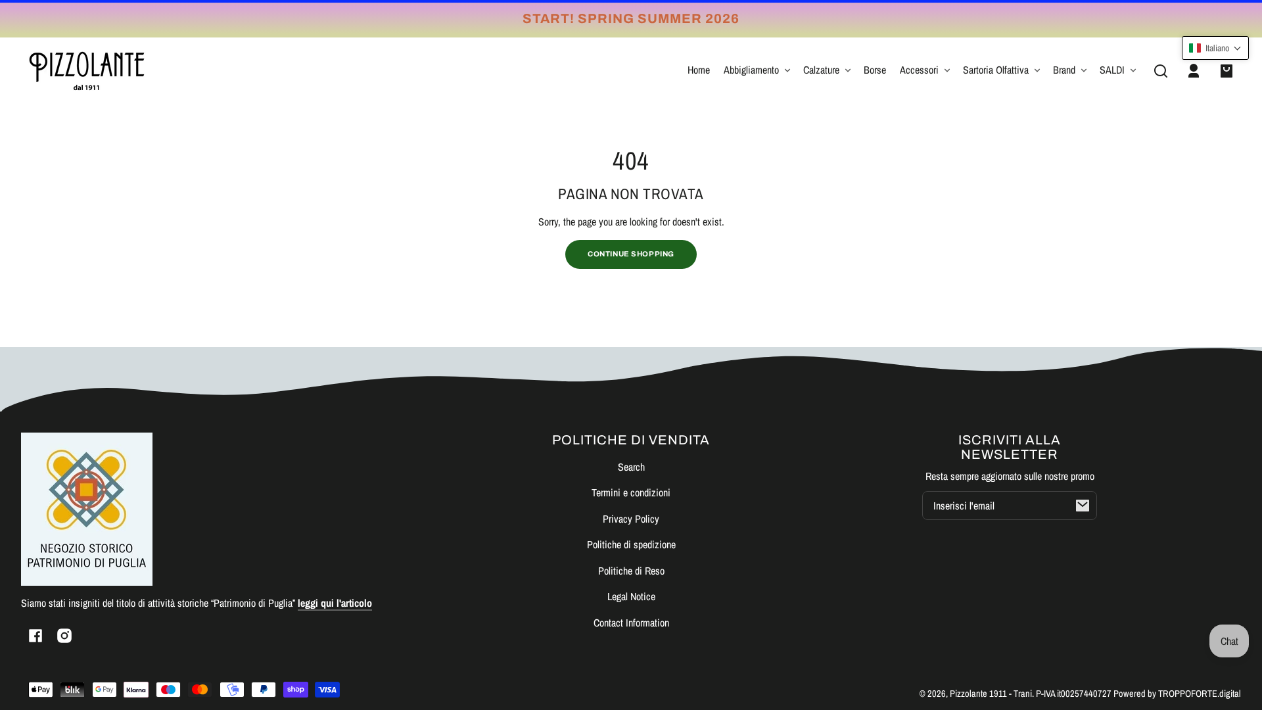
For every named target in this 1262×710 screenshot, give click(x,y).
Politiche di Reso (631, 570)
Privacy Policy (631, 518)
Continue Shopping (631, 254)
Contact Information (631, 622)
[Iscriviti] (1082, 505)
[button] (1160, 71)
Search (631, 467)
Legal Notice (631, 596)
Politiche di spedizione (631, 544)
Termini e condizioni (631, 492)
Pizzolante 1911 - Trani (991, 693)
